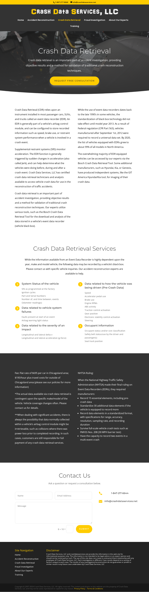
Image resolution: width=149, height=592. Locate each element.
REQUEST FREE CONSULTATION (74, 80)
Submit (84, 529)
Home (21, 20)
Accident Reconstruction (41, 20)
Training (74, 26)
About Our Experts (118, 20)
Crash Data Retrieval (69, 20)
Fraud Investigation (94, 20)
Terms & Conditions (95, 588)
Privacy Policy (80, 588)
